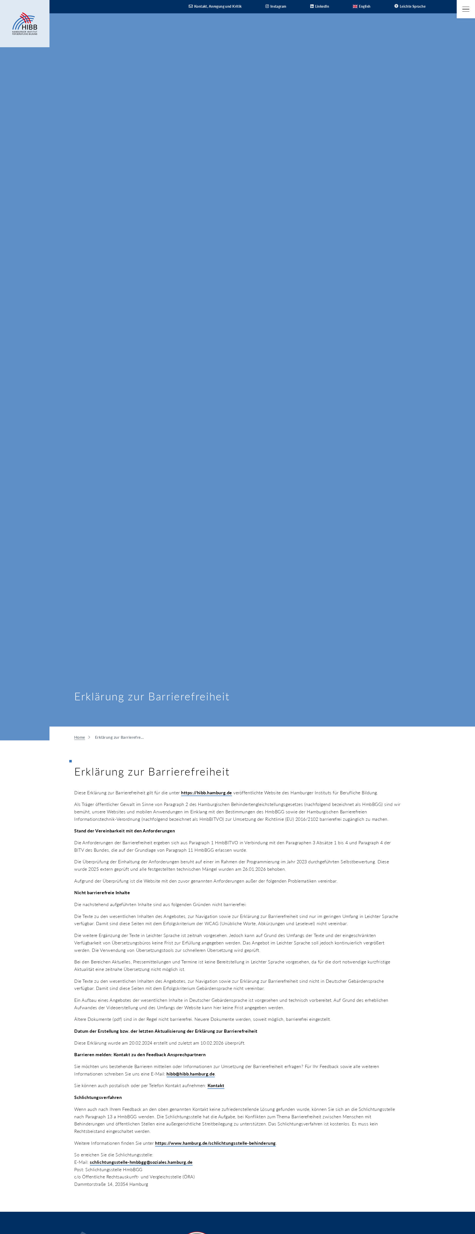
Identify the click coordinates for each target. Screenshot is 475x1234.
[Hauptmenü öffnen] (466, 9)
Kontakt (216, 1085)
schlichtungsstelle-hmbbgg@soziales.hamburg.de (141, 1162)
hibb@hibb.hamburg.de (190, 1073)
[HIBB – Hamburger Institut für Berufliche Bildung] (24, 23)
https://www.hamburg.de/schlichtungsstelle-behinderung (215, 1143)
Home (79, 737)
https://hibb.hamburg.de (206, 792)
